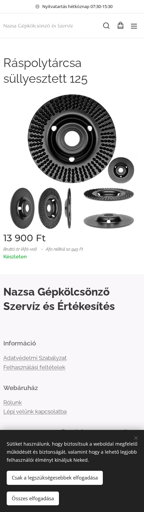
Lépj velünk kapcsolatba (35, 411)
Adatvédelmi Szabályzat (35, 358)
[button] (106, 25)
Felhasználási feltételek (34, 367)
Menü (134, 26)
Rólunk (12, 402)
